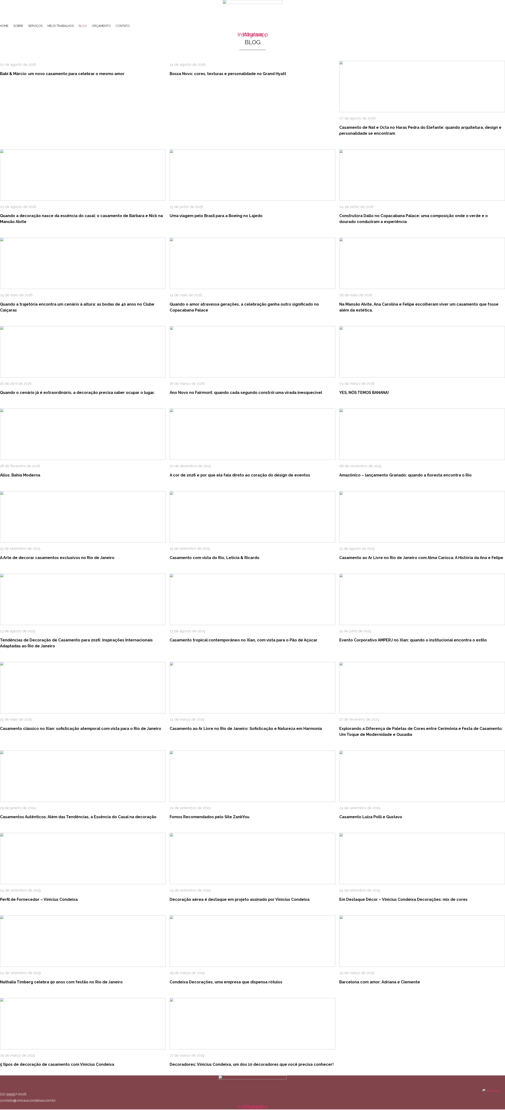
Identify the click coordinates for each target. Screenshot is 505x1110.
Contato (123, 26)
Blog (83, 26)
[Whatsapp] (491, 1091)
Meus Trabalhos (61, 26)
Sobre (18, 26)
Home (4, 26)
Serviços (35, 26)
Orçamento (101, 26)
